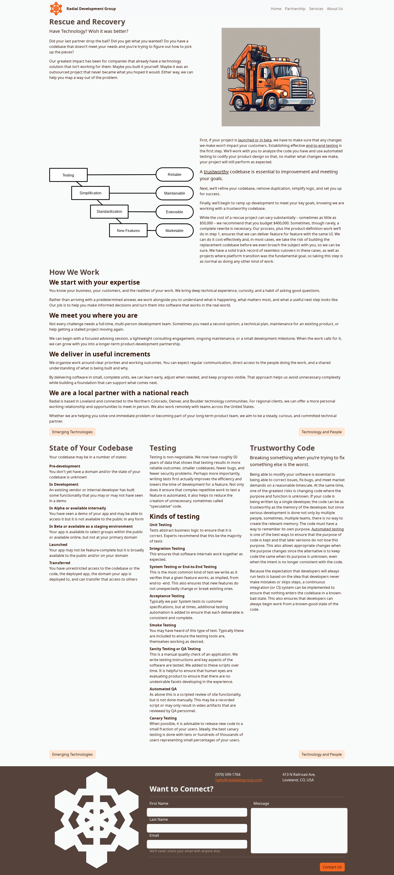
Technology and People (322, 431)
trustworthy (216, 172)
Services (316, 8)
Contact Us (332, 867)
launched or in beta (255, 140)
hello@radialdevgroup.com (238, 779)
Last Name (159, 819)
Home (276, 8)
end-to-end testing (322, 145)
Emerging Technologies (72, 431)
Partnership (295, 8)
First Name (159, 803)
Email (154, 835)
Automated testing (327, 529)
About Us (335, 8)
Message (261, 803)
